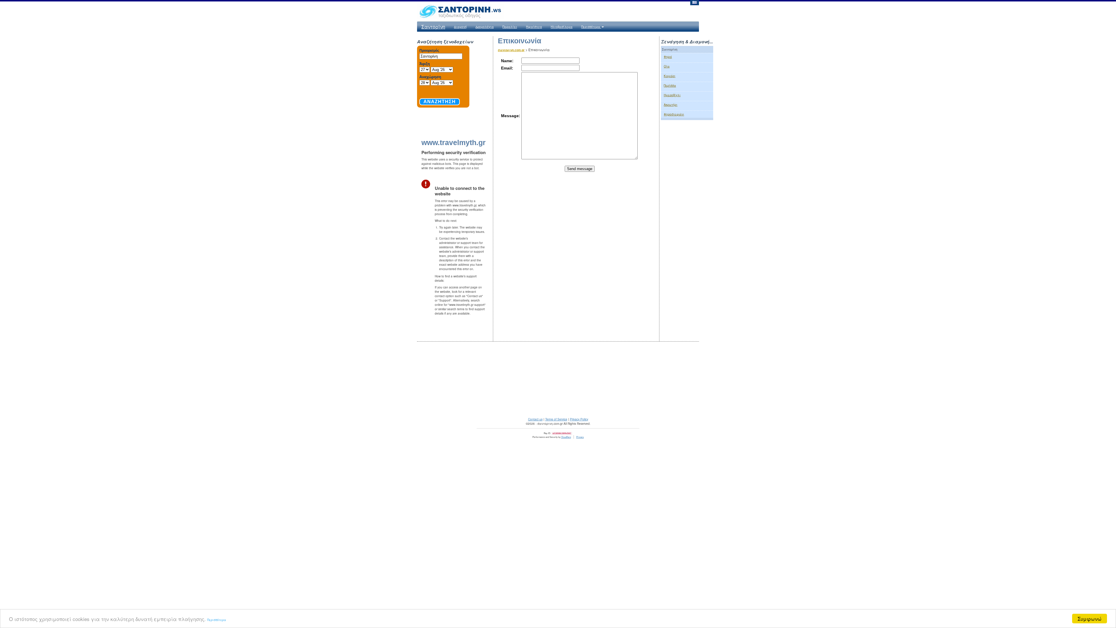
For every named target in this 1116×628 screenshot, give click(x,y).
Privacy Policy (579, 419)
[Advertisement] (687, 220)
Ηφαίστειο (534, 27)
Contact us (535, 419)
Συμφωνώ (1089, 618)
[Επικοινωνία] (694, 2)
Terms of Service (556, 419)
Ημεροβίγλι (672, 95)
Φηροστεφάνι (674, 114)
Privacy (580, 436)
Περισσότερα (216, 620)
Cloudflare (566, 436)
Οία (667, 66)
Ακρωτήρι (670, 105)
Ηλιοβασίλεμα (562, 27)
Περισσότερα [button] (591, 27)
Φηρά (668, 57)
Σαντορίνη (433, 26)
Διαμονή (460, 27)
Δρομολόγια (484, 27)
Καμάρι (669, 76)
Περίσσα (670, 85)
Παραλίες (509, 27)
